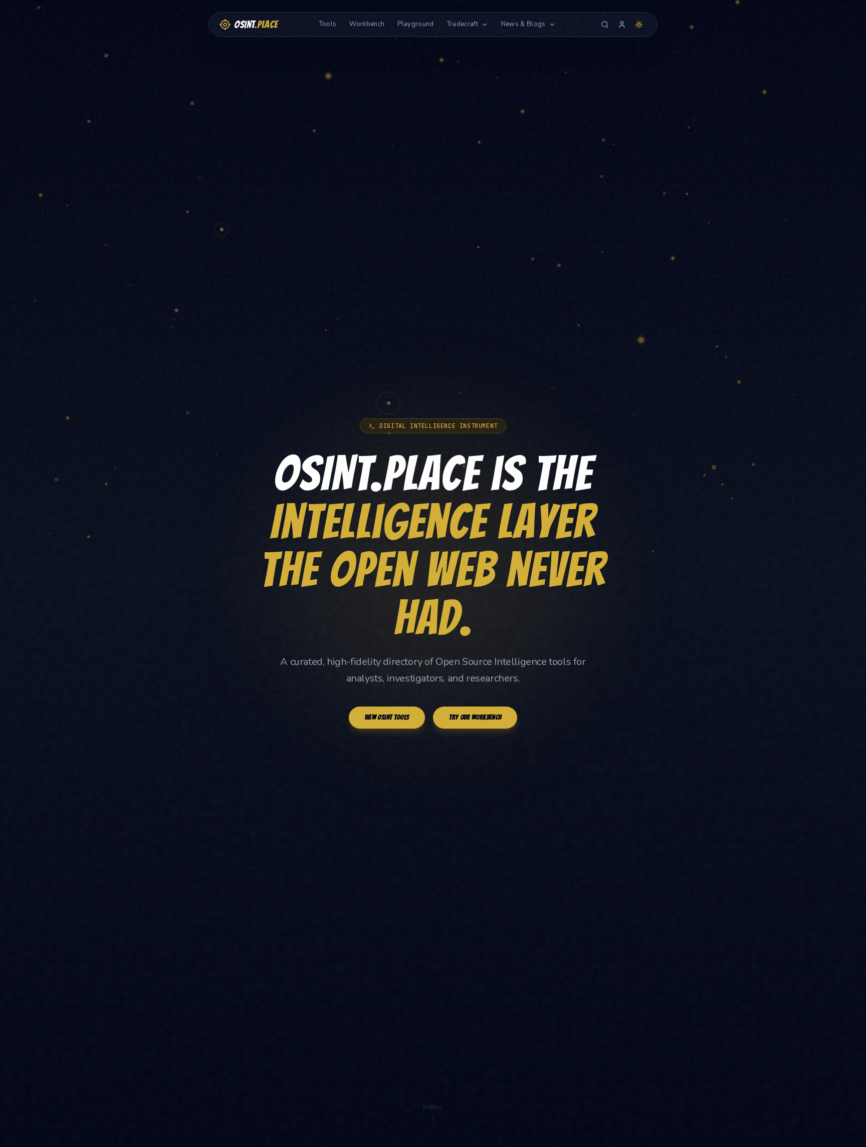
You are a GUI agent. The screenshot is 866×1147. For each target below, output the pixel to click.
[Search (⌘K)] (605, 25)
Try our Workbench (475, 717)
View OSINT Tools (387, 717)
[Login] (622, 25)
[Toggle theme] (639, 25)
